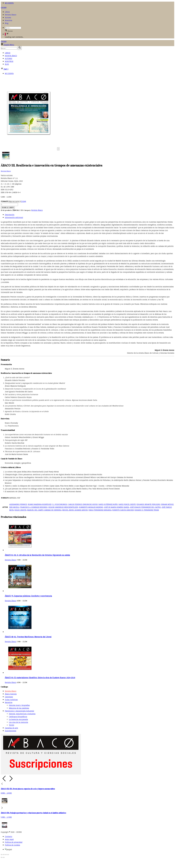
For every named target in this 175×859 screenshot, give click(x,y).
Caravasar (9, 696)
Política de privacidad (13, 842)
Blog (6, 23)
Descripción (9, 214)
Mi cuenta (9, 3)
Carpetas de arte (11, 728)
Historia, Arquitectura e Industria (22, 713)
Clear (23, 201)
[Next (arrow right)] (4, 857)
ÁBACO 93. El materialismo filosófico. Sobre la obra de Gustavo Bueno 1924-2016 (40, 677)
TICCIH (11, 725)
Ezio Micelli (14, 507)
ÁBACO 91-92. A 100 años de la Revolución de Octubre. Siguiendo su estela (37, 555)
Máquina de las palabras (19, 708)
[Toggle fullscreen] (6, 854)
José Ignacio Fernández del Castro (145, 507)
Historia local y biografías (19, 705)
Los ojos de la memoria (18, 722)
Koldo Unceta (20, 510)
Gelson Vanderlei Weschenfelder (63, 507)
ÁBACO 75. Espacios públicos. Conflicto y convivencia (28, 596)
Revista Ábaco (10, 14)
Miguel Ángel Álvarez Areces (75, 510)
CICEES (3, 7)
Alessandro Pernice (18, 504)
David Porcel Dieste (127, 504)
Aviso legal (9, 839)
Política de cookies (12, 845)
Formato (4, 201)
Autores (8, 17)
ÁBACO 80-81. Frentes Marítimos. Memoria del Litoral (28, 636)
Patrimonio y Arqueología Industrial (19, 711)
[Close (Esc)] (1, 854)
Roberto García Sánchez (123, 510)
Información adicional (14, 217)
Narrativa (8, 702)
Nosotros (8, 20)
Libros (7, 12)
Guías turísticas (11, 699)
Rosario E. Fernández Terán (146, 510)
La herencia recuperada (18, 719)
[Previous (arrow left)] (1, 857)
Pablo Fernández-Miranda (100, 510)
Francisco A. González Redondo (33, 507)
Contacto (8, 836)
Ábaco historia (11, 694)
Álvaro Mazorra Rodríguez (39, 504)
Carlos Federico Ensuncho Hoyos (83, 504)
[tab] (89, 214)
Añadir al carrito (8, 207)
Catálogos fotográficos (18, 716)
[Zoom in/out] (8, 854)
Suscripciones (10, 730)
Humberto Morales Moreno (91, 507)
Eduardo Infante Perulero (148, 504)
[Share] (4, 854)
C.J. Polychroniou (59, 504)
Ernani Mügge (167, 504)
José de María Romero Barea (116, 507)
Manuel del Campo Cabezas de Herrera (44, 510)
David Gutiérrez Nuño (108, 504)
